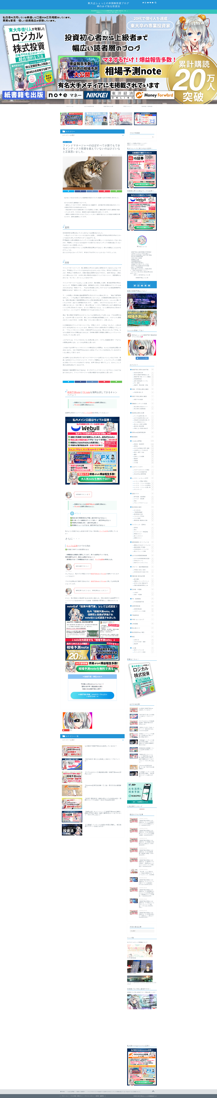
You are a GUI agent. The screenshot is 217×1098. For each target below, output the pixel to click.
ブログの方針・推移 (143, 641)
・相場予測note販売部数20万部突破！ (141, 252)
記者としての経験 (143, 456)
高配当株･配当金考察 (142, 576)
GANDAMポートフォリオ (143, 549)
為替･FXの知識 (143, 399)
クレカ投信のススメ (143, 422)
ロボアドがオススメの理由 (143, 469)
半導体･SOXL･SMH (143, 570)
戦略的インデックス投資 (142, 403)
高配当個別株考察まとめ (143, 585)
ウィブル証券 (88, 413)
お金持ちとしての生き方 (143, 450)
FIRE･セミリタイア (142, 619)
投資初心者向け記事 (142, 413)
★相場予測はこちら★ (142, 277)
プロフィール (69, 106)
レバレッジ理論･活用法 (143, 481)
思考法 (143, 446)
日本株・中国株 (142, 589)
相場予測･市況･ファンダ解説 (143, 376)
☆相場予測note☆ (132, 309)
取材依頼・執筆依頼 (147, 106)
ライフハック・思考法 (142, 524)
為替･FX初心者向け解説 (142, 396)
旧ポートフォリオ (143, 650)
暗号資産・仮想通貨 (143, 496)
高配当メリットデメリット (143, 581)
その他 (143, 462)
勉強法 (143, 458)
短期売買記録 (142, 606)
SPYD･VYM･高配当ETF (143, 583)
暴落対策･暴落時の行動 (143, 520)
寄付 (143, 529)
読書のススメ (143, 538)
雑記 (142, 636)
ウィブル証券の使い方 (143, 416)
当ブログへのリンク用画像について (137, 942)
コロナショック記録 (143, 611)
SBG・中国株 (143, 594)
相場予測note (73, 392)
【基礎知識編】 (143, 512)
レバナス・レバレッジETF (142, 478)
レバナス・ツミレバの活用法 (143, 485)
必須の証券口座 (143, 372)
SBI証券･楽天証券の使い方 (143, 420)
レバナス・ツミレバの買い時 (143, 487)
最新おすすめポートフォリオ (143, 545)
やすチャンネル (131, 973)
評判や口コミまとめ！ (133, 327)
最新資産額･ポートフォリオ (142, 542)
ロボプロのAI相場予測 (143, 472)
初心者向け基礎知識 (143, 408)
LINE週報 (142, 623)
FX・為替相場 (142, 598)
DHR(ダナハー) (143, 560)
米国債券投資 (143, 379)
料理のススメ (143, 533)
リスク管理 (143, 518)
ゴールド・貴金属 (143, 498)
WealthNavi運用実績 (143, 474)
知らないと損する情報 (143, 424)
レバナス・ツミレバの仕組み (143, 483)
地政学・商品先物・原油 (143, 385)
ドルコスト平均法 (143, 516)
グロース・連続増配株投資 (142, 567)
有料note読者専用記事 (142, 432)
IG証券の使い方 (143, 392)
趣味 (143, 454)
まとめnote (143, 510)
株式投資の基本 (142, 507)
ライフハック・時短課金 (143, 531)
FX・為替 (143, 383)
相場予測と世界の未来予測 (142, 369)
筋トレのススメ (143, 536)
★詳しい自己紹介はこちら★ (142, 275)
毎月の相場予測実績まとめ (143, 374)
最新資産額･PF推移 (143, 547)
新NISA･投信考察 (143, 426)
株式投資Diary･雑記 (142, 632)
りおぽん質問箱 (142, 441)
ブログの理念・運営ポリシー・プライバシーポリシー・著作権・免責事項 (87, 1095)
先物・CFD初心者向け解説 (142, 389)
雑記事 (143, 643)
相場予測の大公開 (108, 106)
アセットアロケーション (143, 503)
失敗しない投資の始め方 (143, 428)
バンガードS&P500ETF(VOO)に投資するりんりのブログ (141, 983)
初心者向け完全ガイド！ (143, 406)
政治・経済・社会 (143, 452)
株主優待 (143, 579)
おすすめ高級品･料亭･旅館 (143, 448)
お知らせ (143, 639)
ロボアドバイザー (142, 467)
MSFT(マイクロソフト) (143, 562)
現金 (143, 500)
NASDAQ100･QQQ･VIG (143, 572)
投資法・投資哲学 (67, 142)
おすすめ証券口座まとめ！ (143, 418)
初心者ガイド (142, 628)
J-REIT (143, 592)
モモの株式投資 (131, 958)
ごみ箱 (142, 648)
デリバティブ (143, 489)
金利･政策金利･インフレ (143, 381)
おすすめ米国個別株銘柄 (142, 555)
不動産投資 (142, 615)
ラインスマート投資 (143, 652)
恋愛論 (143, 460)
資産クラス (142, 493)
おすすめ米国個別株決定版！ (143, 558)
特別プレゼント (128, 106)
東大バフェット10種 (143, 551)
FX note (86, 392)
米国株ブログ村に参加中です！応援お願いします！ (141, 992)
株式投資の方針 (143, 514)
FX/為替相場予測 (143, 601)
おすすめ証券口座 (89, 106)
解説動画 (142, 436)
